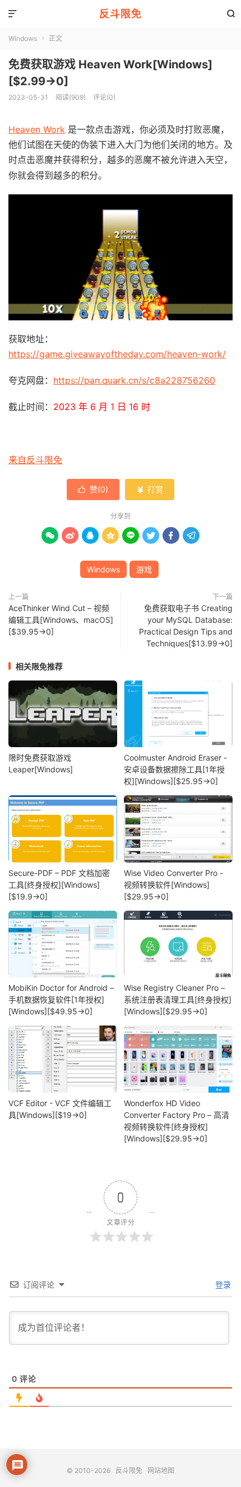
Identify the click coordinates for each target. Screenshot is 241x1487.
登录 (222, 1284)
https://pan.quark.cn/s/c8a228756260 (134, 380)
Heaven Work (36, 129)
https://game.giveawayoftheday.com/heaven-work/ (117, 354)
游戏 (144, 569)
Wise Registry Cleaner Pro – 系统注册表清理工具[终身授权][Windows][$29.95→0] (177, 999)
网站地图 (160, 1470)
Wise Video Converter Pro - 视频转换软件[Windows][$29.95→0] (173, 884)
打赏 (149, 489)
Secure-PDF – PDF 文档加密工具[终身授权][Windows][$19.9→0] (59, 884)
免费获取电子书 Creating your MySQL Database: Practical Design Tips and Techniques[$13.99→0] (186, 625)
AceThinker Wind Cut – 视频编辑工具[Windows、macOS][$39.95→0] (60, 619)
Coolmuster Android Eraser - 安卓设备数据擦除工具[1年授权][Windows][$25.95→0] (175, 769)
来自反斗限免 (35, 459)
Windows (22, 38)
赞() (93, 489)
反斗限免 (120, 14)
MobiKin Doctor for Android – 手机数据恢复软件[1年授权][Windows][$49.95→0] (61, 999)
